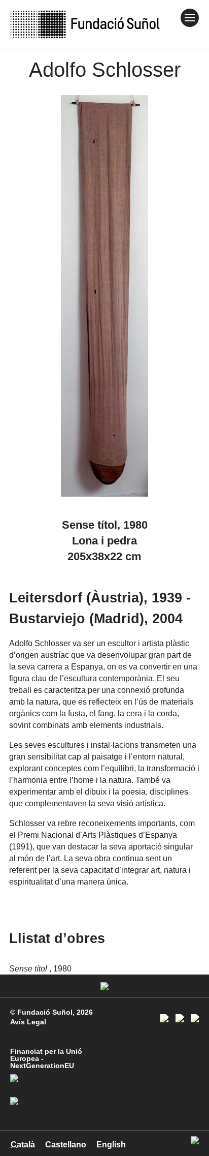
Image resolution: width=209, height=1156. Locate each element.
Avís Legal (28, 1022)
